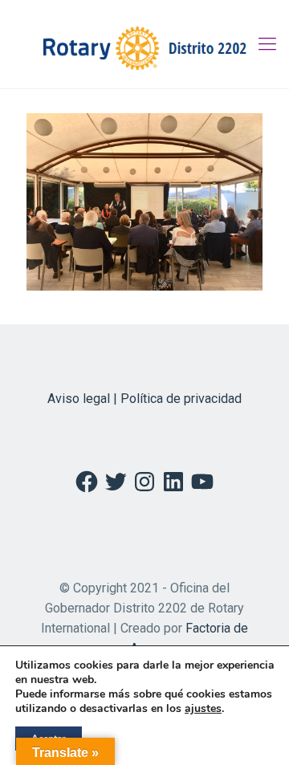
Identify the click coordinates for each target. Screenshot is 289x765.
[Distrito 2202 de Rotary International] (144, 44)
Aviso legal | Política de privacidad (144, 398)
